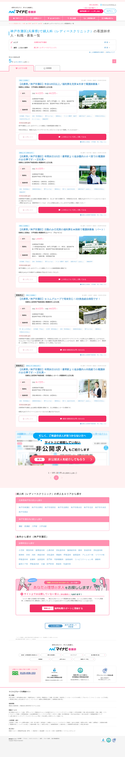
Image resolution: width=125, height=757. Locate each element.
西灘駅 (27, 526)
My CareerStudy (75, 714)
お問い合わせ (62, 659)
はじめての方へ (55, 18)
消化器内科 (98, 550)
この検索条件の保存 (97, 52)
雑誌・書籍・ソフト (101, 712)
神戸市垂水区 (76, 507)
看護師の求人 (13, 724)
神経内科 (41, 555)
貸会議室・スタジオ (45, 731)
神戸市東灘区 (24, 507)
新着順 (49, 68)
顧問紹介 (95, 722)
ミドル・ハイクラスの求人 (74, 697)
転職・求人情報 (54, 697)
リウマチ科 (100, 555)
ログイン (110, 11)
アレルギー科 (87, 555)
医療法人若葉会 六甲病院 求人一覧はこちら (94, 142)
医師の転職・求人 (35, 724)
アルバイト (86, 697)
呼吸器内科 (34, 564)
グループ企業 (47, 738)
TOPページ (19, 18)
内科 (34, 555)
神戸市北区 (88, 507)
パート (92, 697)
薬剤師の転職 (103, 722)
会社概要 (19, 738)
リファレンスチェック (69, 731)
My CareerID (85, 714)
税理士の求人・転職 (86, 722)
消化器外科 (60, 550)
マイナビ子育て (47, 714)
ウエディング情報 (14, 714)
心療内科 (50, 550)
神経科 (59, 564)
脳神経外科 (72, 550)
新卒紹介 (43, 722)
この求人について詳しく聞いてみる (73, 137)
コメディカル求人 (23, 724)
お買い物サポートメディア (17, 716)
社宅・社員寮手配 (57, 731)
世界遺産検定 (24, 714)
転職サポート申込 (84, 659)
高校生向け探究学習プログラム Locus (30, 705)
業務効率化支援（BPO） (24, 731)
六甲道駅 (43, 526)
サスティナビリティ (33, 738)
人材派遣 (11, 722)
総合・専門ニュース (28, 712)
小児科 (21, 550)
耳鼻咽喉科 (59, 559)
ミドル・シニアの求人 (102, 697)
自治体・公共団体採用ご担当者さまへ (29, 655)
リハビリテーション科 (84, 559)
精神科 (21, 555)
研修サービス (12, 731)
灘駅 (20, 526)
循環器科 (76, 555)
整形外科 (30, 550)
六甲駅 (35, 526)
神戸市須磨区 (63, 507)
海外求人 (62, 697)
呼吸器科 (67, 555)
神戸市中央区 (100, 507)
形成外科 (88, 550)
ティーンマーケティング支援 (64, 712)
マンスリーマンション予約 (33, 716)
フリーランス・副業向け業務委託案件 (41, 699)
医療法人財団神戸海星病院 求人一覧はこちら (94, 215)
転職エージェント (52, 722)
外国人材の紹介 (84, 724)
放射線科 (69, 559)
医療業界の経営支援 (73, 724)
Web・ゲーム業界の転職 (22, 722)
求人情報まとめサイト (15, 712)
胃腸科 (59, 555)
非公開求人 (20, 62)
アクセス (25, 738)
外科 (28, 555)
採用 (41, 738)
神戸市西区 (23, 512)
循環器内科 (40, 550)
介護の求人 (63, 724)
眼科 (80, 550)
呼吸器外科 (23, 559)
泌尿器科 (41, 559)
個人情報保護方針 (55, 738)
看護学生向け (31, 697)
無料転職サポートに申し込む (90, 11)
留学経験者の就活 (21, 697)
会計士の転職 (75, 722)
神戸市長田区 (50, 507)
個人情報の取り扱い (95, 655)
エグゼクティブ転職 (64, 722)
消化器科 (50, 555)
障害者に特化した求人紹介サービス (19, 699)
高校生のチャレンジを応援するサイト (45, 712)
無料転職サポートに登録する (63, 608)
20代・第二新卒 (35, 722)
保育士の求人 (45, 724)
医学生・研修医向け (42, 697)
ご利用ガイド (37, 18)
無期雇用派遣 (54, 724)
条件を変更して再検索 (64, 626)
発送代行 (35, 731)
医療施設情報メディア (96, 714)
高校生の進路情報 (13, 705)
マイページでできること (109, 4)
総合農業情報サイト (35, 714)
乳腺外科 (67, 564)
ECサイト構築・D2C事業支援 (61, 714)
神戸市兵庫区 (37, 507)
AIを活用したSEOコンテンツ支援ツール (52, 716)
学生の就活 (12, 697)
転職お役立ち (108, 18)
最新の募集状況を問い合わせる (74, 350)
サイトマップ (73, 655)
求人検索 (73, 18)
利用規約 (40, 659)
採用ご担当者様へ (94, 4)
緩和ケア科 (23, 564)
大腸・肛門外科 (47, 564)
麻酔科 (98, 559)
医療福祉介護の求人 (58, 699)
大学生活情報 (77, 712)
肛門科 (49, 559)
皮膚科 (33, 559)
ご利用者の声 (90, 18)
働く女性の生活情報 (88, 712)
